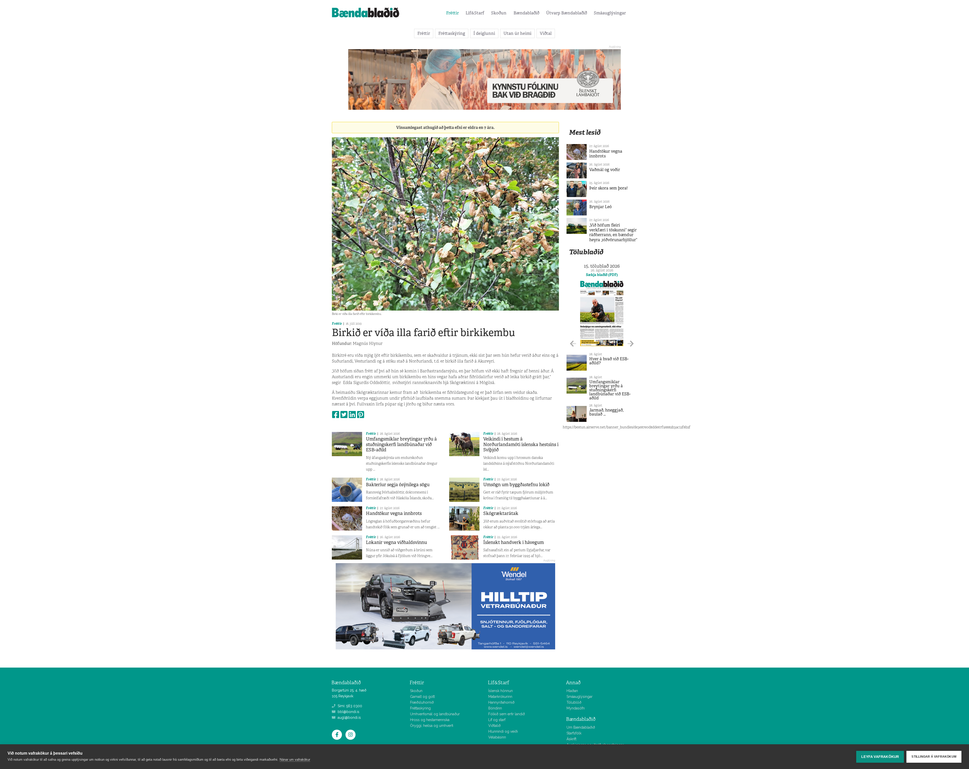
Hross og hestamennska (429, 720)
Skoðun (498, 13)
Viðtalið (494, 726)
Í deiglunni (484, 33)
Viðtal (546, 33)
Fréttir (452, 13)
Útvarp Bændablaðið (566, 13)
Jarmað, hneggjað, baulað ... (606, 412)
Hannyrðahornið (501, 702)
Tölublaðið (586, 252)
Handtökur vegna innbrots (394, 513)
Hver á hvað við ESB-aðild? (609, 361)
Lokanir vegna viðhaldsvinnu (396, 542)
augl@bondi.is (349, 718)
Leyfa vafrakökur (880, 757)
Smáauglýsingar (610, 13)
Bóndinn (495, 708)
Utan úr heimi (517, 33)
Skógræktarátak (500, 513)
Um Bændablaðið (581, 727)
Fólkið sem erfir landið (506, 714)
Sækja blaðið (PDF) (602, 274)
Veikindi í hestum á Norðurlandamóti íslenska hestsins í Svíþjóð (520, 444)
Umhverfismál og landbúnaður (435, 714)
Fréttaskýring (451, 33)
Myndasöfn (576, 708)
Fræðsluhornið (422, 702)
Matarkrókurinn (500, 697)
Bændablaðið (526, 13)
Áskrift (571, 739)
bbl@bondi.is (348, 712)
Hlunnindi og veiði (503, 731)
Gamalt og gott (422, 697)
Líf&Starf (475, 13)
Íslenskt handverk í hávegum (513, 542)
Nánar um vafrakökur (295, 759)
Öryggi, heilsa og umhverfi (431, 726)
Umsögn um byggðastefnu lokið (516, 485)
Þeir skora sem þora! (608, 188)
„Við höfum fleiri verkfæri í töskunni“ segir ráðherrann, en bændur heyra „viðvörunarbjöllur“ (613, 232)
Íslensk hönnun (500, 691)
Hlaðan (572, 691)
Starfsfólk (574, 733)
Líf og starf (496, 720)
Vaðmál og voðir (604, 169)
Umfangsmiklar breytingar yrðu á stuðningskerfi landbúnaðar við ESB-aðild (401, 444)
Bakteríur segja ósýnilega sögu (397, 485)
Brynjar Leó (600, 206)
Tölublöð (574, 702)
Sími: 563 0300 (349, 706)
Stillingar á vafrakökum (933, 756)
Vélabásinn (497, 737)
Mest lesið (585, 132)
